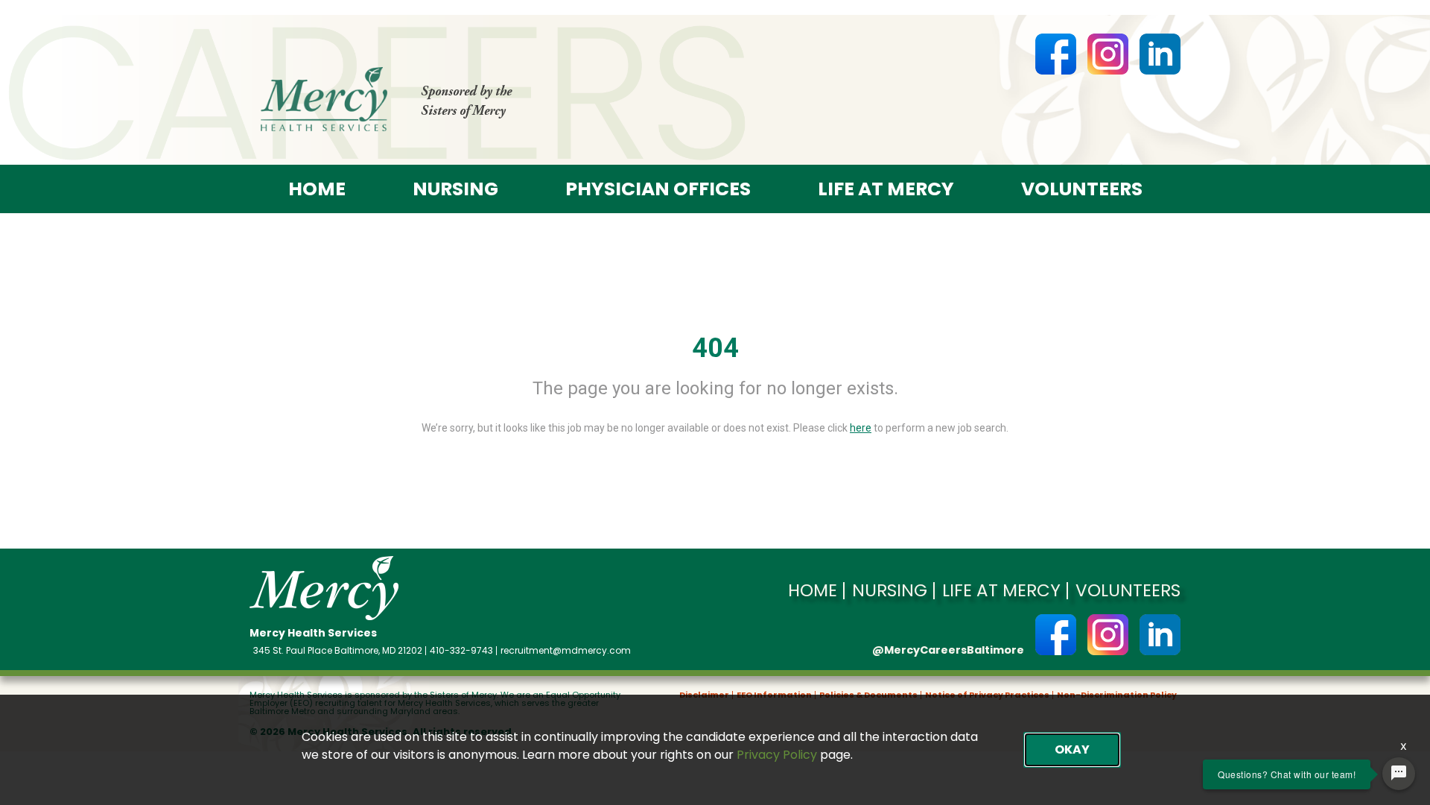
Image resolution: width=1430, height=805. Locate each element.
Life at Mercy (886, 189)
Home (317, 189)
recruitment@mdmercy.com (565, 650)
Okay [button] (1072, 749)
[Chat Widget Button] (1398, 773)
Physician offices (658, 189)
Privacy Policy (777, 754)
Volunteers (1082, 189)
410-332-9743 (461, 650)
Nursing (455, 189)
